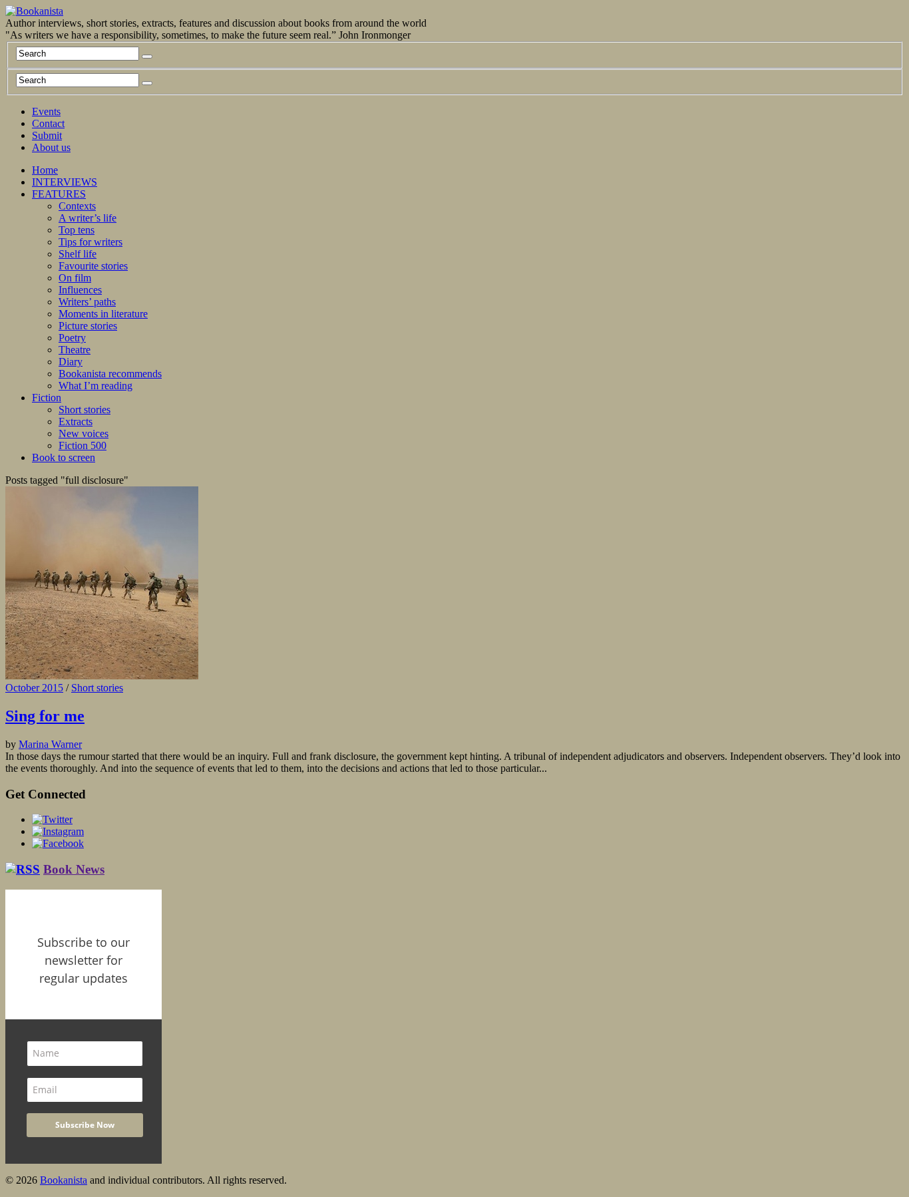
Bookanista (63, 1180)
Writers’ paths (87, 301)
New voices (83, 433)
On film (75, 277)
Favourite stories (93, 265)
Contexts (77, 206)
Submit (47, 135)
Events (46, 111)
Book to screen (63, 457)
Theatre (75, 349)
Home (45, 170)
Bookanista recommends (110, 373)
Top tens (76, 230)
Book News (73, 869)
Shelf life (77, 253)
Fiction (46, 397)
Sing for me (45, 716)
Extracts (75, 421)
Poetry (72, 337)
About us (51, 147)
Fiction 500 (82, 445)
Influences (80, 289)
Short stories (84, 409)
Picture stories (88, 325)
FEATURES (59, 194)
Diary (71, 361)
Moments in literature (103, 313)
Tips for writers (90, 242)
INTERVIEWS (64, 182)
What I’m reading (95, 385)
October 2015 (34, 687)
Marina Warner (50, 744)
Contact (48, 123)
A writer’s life (87, 218)
